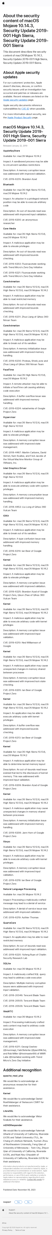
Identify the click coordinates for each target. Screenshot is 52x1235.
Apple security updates (15, 100)
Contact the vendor (34, 1180)
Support (12, 1210)
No (28, 1202)
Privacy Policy (7, 1230)
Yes (18, 1202)
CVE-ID (25, 108)
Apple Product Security (19, 117)
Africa (4, 1223)
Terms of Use (20, 1230)
